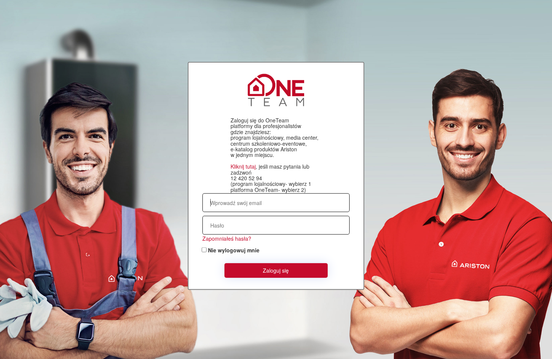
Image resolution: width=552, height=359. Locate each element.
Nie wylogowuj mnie (233, 250)
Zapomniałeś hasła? (226, 238)
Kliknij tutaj (243, 166)
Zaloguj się (276, 270)
